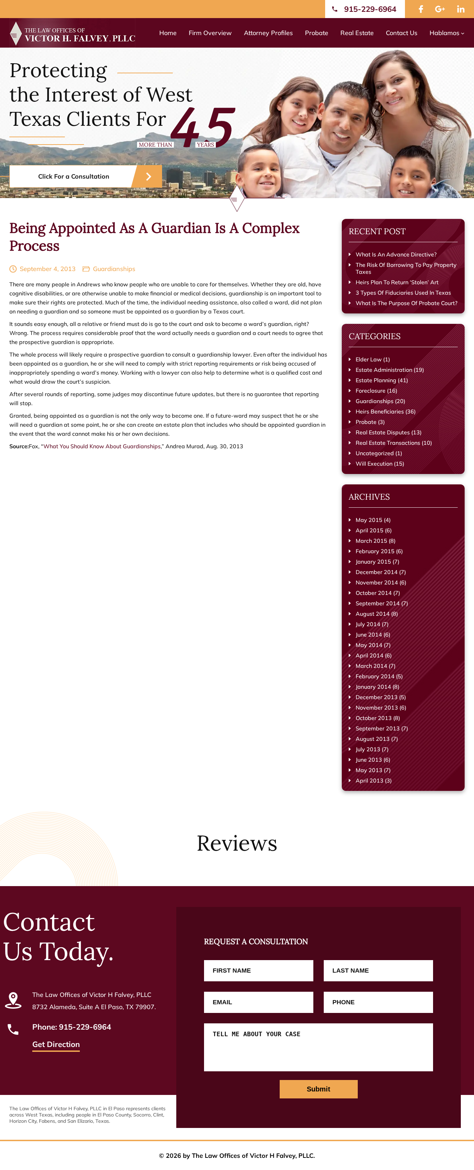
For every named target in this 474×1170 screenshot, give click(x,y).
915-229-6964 (370, 9)
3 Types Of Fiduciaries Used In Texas (403, 292)
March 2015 (371, 540)
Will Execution (374, 463)
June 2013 (369, 759)
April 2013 (369, 780)
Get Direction (56, 1045)
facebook (421, 9)
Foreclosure (371, 390)
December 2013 (377, 697)
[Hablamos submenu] (463, 33)
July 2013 (368, 749)
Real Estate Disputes (383, 432)
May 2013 (369, 770)
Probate (366, 421)
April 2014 (369, 655)
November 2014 (377, 582)
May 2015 (369, 519)
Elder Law (369, 359)
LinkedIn (461, 9)
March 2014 (371, 665)
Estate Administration (384, 369)
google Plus (440, 9)
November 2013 (377, 707)
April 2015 (369, 530)
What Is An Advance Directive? (396, 254)
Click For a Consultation (73, 176)
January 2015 (373, 561)
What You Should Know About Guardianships (102, 446)
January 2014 (373, 686)
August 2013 (373, 738)
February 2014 (375, 676)
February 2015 (375, 551)
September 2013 (378, 728)
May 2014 (369, 644)
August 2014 (373, 613)
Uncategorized (375, 453)
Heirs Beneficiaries (380, 411)
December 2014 (377, 571)
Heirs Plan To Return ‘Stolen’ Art (397, 282)
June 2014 (369, 634)
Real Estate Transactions (388, 442)
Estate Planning (376, 380)
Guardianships (114, 269)
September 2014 (378, 603)
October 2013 (374, 717)
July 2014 (368, 624)
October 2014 (374, 592)
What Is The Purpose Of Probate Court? (406, 303)
